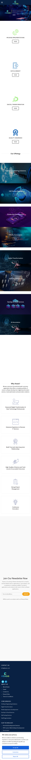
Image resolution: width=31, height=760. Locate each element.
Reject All (15, 756)
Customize (15, 752)
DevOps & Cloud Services (7, 712)
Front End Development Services (11, 725)
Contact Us (6, 691)
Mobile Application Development (9, 709)
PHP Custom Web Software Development (13, 728)
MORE (15, 41)
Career (4, 689)
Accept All (15, 747)
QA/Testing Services (6, 715)
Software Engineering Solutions (9, 704)
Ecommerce (6, 730)
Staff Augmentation (6, 718)
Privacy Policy (6, 694)
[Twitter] (3, 681)
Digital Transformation (7, 707)
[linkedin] (6, 681)
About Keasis (6, 687)
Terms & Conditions (8, 696)
